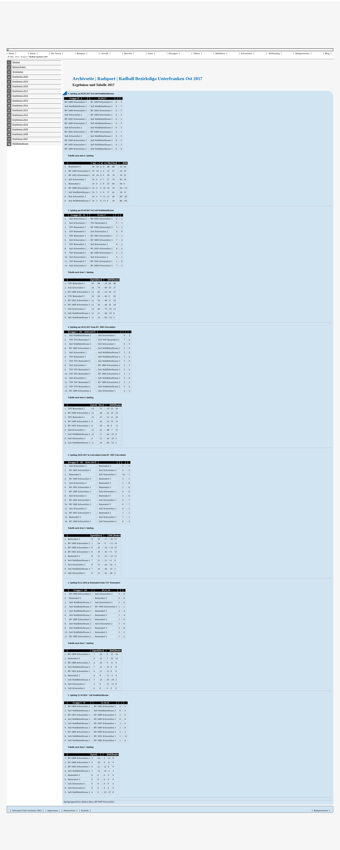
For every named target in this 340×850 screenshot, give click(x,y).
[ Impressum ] (53, 810)
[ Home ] (11, 53)
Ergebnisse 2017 (20, 91)
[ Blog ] (327, 53)
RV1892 (11, 57)
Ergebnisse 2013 (20, 110)
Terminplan (17, 72)
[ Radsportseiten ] (302, 53)
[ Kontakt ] (85, 810)
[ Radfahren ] (220, 53)
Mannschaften (19, 67)
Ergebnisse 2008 (20, 134)
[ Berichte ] (128, 53)
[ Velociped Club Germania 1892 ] (26, 810)
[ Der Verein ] (56, 53)
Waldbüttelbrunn (20, 143)
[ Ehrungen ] (173, 53)
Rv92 (17, 57)
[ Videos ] (197, 53)
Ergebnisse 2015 (20, 100)
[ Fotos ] (150, 53)
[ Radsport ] (81, 53)
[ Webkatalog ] (274, 53)
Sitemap (16, 62)
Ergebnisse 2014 (20, 105)
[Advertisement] (170, 20)
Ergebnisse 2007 (20, 139)
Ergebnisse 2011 (20, 119)
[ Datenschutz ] (69, 810)
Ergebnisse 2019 (20, 81)
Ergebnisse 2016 (20, 95)
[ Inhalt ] (32, 53)
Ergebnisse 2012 (20, 115)
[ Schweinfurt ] (246, 53)
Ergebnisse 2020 (20, 76)
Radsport (24, 57)
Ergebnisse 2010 (20, 124)
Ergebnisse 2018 (20, 86)
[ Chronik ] (104, 53)
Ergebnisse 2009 (20, 129)
